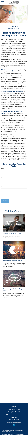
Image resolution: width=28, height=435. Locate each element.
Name (3, 168)
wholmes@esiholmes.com (14, 422)
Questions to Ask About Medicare (12, 233)
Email (2, 178)
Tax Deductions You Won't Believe (12, 260)
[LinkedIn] (14, 425)
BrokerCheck (8, 431)
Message (3, 187)
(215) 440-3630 (16, 409)
